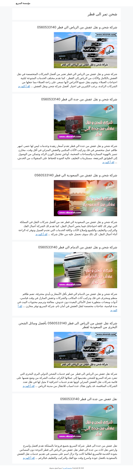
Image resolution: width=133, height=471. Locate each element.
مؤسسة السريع (23, 3)
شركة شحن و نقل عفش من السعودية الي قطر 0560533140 (75, 175)
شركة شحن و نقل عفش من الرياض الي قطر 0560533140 (77, 27)
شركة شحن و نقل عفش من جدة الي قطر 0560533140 (79, 99)
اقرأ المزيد (24, 86)
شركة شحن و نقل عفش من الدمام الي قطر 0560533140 (77, 247)
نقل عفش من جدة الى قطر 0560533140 (88, 399)
